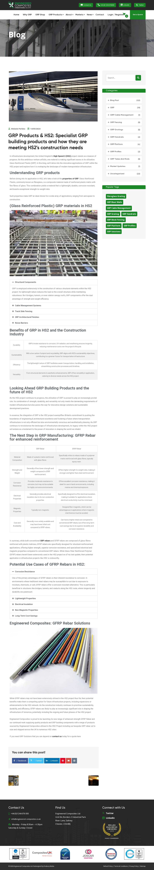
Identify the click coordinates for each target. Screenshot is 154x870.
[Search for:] (124, 78)
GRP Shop (40, 15)
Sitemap (143, 866)
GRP (112, 108)
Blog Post (114, 100)
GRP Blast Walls (114, 202)
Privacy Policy (133, 866)
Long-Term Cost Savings (26, 616)
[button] (53, 282)
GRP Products (55, 15)
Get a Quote (138, 14)
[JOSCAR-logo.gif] (88, 854)
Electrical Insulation (24, 604)
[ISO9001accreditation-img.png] (134, 854)
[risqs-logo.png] (111, 854)
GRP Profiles (115, 152)
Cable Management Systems (28, 305)
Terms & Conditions (121, 866)
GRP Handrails (117, 137)
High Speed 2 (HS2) (62, 156)
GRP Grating (113, 214)
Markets (79, 15)
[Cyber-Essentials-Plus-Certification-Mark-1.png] (65, 854)
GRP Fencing (116, 122)
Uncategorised (117, 174)
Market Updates (117, 166)
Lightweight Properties (25, 598)
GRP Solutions (113, 231)
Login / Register (115, 15)
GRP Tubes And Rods (119, 159)
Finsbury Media (49, 866)
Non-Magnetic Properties (26, 610)
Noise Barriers (21, 323)
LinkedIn (126, 5)
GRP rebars (45, 541)
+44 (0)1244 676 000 (20, 813)
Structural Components (25, 282)
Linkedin (110, 818)
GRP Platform (116, 144)
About (69, 15)
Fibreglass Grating (116, 196)
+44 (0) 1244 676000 (107, 5)
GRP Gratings (116, 130)
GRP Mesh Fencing (116, 219)
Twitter (141, 5)
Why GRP (27, 15)
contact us (57, 736)
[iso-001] (19, 854)
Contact (100, 15)
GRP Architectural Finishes (27, 317)
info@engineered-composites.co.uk (26, 819)
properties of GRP (70, 179)
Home (16, 15)
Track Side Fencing (23, 311)
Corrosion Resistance (25, 571)
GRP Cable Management (121, 115)
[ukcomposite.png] (42, 854)
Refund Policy (108, 866)
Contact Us (87, 5)
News (89, 15)
